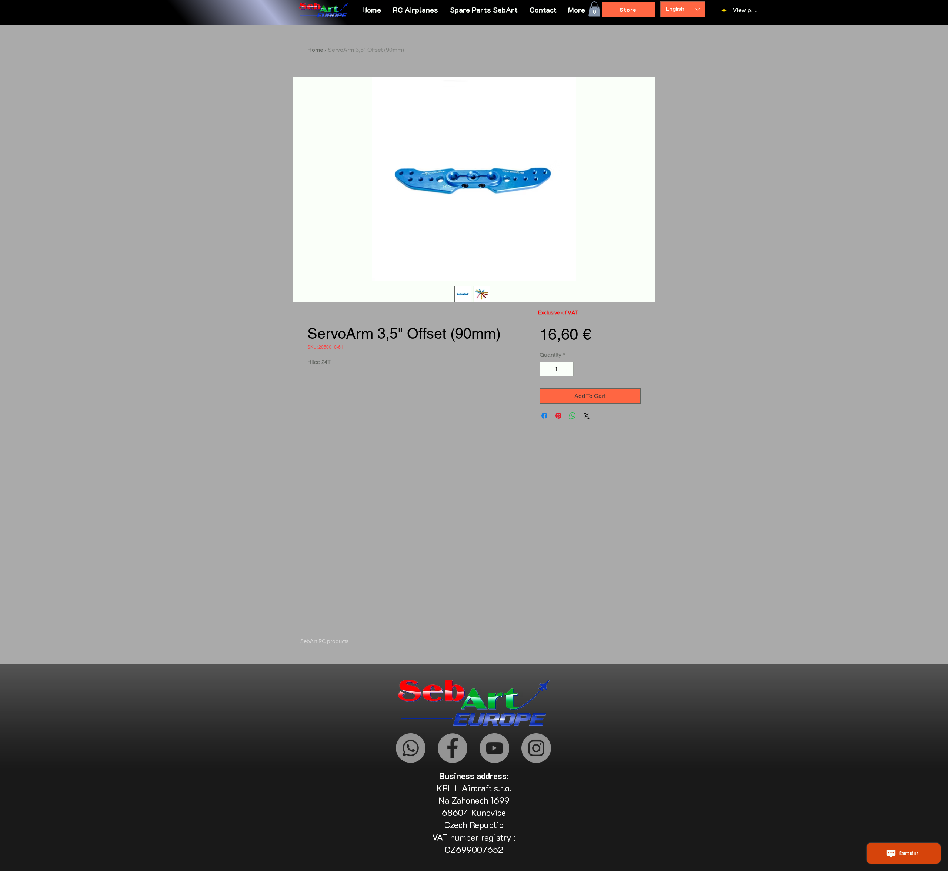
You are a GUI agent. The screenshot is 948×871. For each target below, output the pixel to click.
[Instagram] (536, 748)
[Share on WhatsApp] (572, 415)
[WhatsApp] (410, 748)
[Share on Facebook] (544, 415)
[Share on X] (586, 415)
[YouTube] (494, 748)
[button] (577, 9)
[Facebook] (452, 748)
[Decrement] (546, 369)
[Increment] (567, 369)
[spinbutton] (556, 369)
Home (315, 49)
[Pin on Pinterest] (558, 415)
